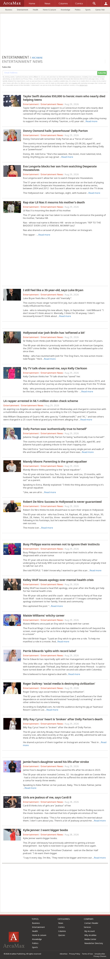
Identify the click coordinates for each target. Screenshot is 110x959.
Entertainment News (52, 104)
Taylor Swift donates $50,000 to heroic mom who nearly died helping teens (64, 98)
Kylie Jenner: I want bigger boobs (45, 830)
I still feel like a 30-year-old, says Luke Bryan (53, 290)
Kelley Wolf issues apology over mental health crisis (58, 580)
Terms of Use (87, 954)
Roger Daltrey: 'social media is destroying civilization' (59, 683)
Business (8, 9)
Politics (77, 9)
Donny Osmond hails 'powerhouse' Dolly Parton (55, 131)
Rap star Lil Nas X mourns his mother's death (54, 202)
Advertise (63, 954)
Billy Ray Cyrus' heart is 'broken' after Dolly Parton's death (63, 719)
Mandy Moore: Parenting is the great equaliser (55, 461)
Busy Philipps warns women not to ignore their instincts (61, 544)
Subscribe (102, 73)
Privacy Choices (100, 956)
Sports (88, 9)
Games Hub (100, 9)
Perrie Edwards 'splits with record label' (49, 651)
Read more (91, 121)
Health (35, 9)
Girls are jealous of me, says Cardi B (47, 797)
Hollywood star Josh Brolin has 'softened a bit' (54, 333)
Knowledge (65, 9)
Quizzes (61, 935)
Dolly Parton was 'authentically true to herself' (55, 429)
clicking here (83, 85)
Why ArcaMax (90, 935)
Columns (62, 931)
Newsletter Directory (93, 943)
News (60, 923)
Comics (61, 927)
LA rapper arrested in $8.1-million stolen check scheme (40, 401)
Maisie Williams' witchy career (43, 615)
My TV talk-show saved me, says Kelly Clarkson (55, 368)
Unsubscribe (100, 954)
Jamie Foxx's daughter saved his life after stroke (56, 762)
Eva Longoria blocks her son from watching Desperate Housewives (60, 168)
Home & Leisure (49, 9)
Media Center (90, 939)
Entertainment (22, 9)
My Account (89, 931)
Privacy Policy (74, 954)
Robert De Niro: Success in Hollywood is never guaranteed (62, 502)
